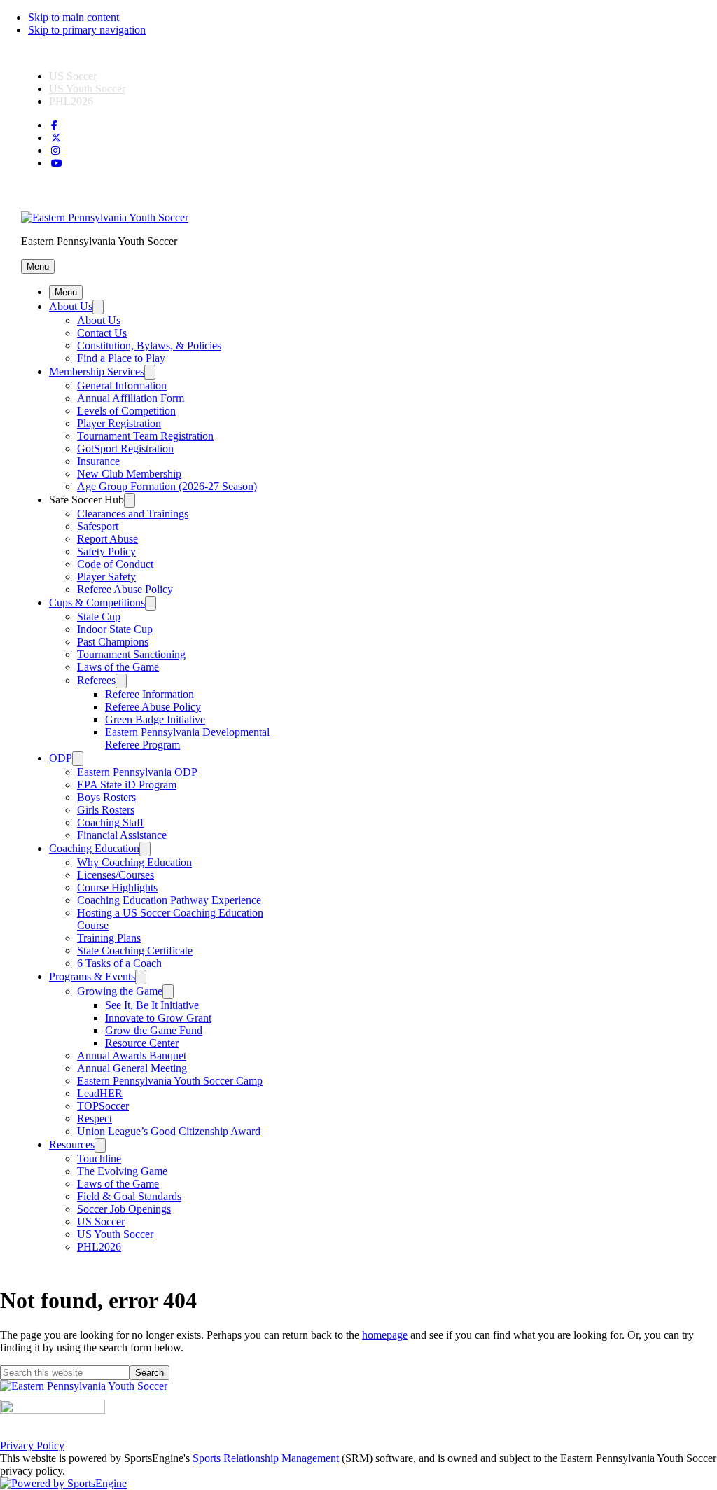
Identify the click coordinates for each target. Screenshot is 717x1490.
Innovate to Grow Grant (158, 1018)
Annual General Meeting (132, 1068)
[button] (38, 266)
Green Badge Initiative (155, 719)
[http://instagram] (55, 151)
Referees (96, 680)
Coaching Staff (110, 822)
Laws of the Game (118, 667)
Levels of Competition (126, 411)
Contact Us (102, 333)
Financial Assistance (122, 835)
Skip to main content (73, 17)
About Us (70, 306)
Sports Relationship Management (266, 1458)
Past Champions (112, 642)
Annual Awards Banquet (131, 1055)
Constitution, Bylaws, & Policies (149, 345)
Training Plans (109, 938)
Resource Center (142, 1043)
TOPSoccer (103, 1106)
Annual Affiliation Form (130, 398)
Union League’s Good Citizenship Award (168, 1131)
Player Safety (106, 577)
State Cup (98, 616)
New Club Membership (129, 474)
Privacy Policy (32, 1445)
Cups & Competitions (97, 602)
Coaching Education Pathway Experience (169, 900)
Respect (94, 1119)
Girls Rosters (105, 810)
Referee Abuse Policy (125, 589)
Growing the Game (119, 991)
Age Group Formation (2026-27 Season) (167, 486)
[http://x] (56, 138)
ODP (60, 758)
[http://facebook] (54, 125)
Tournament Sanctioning (131, 654)
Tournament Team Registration (145, 436)
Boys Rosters (106, 797)
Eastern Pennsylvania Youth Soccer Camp (170, 1081)
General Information (122, 385)
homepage (385, 1335)
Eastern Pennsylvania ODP (137, 772)
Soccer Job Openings (124, 1209)
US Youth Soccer (87, 89)
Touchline (99, 1158)
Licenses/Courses (115, 875)
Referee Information (149, 694)
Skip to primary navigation (87, 30)
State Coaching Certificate (135, 950)
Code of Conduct (115, 564)
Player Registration (119, 423)
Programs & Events (92, 976)
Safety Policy (106, 551)
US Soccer (73, 76)
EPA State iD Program (126, 785)
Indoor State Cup (115, 629)
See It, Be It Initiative (152, 1005)
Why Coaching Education (134, 862)
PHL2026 (71, 101)
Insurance (98, 461)
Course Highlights (117, 887)
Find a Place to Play (121, 358)
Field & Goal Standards (129, 1196)
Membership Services (96, 371)
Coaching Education (94, 848)
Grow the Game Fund (153, 1030)
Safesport (97, 526)
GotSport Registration (125, 448)
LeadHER (100, 1093)
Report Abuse (107, 539)
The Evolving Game (122, 1171)
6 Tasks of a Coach (119, 963)
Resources (72, 1144)
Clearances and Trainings (132, 514)
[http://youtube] (56, 163)
